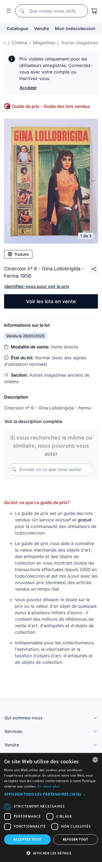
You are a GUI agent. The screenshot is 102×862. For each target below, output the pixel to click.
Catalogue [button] (17, 28)
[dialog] (51, 807)
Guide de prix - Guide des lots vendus (51, 106)
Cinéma (19, 42)
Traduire (21, 254)
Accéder (28, 87)
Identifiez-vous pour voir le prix (36, 286)
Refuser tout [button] (75, 839)
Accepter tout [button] (27, 839)
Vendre (41, 28)
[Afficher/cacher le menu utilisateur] (7, 11)
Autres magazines (79, 42)
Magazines (44, 42)
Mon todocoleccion (75, 28)
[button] (51, 794)
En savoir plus (49, 786)
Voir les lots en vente (51, 301)
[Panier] (94, 10)
